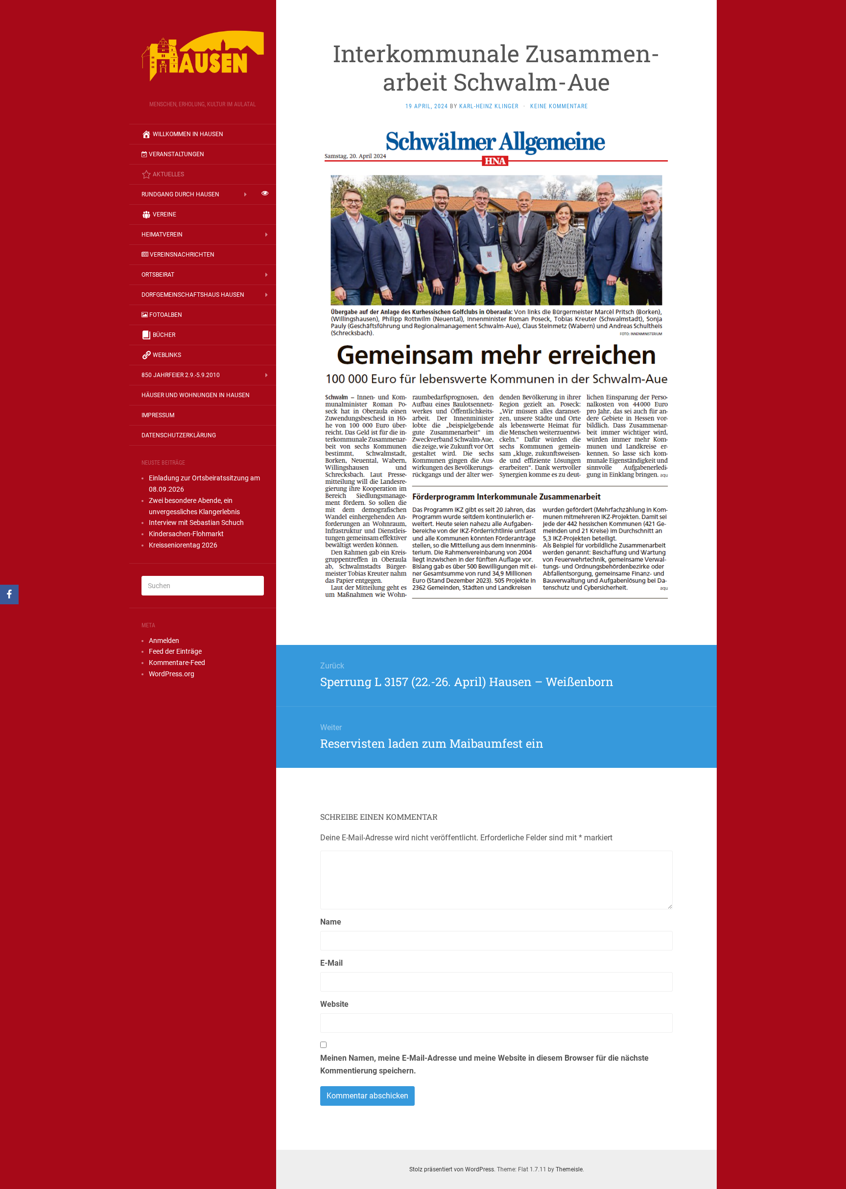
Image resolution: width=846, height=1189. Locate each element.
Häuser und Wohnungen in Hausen (195, 395)
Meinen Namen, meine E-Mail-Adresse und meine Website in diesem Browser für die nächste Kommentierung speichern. (484, 1064)
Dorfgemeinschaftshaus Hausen (192, 294)
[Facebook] (9, 594)
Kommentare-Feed (177, 662)
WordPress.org (171, 674)
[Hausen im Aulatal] (202, 53)
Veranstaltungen (176, 154)
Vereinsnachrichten (182, 254)
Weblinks (167, 355)
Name (330, 922)
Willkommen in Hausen (188, 134)
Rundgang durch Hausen (180, 194)
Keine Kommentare (559, 106)
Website (334, 1004)
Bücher (164, 335)
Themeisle (569, 1169)
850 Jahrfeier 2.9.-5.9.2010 (180, 375)
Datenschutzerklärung (178, 435)
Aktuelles (168, 174)
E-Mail (331, 963)
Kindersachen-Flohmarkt (186, 534)
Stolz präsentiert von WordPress (451, 1169)
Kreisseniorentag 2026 (183, 545)
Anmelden (164, 640)
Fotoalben (165, 314)
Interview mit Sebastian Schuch (196, 522)
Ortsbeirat (157, 274)
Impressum (157, 415)
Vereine (164, 214)
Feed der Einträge (175, 651)
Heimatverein (162, 234)
